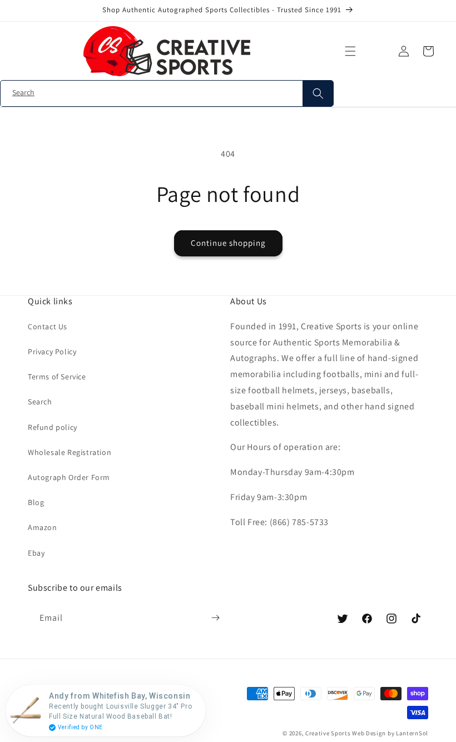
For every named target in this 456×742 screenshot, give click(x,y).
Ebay (36, 553)
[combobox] (167, 93)
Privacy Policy (52, 352)
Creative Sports (328, 733)
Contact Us (47, 326)
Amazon (42, 527)
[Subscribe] (215, 618)
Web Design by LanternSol (390, 733)
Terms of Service (57, 377)
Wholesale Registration (69, 452)
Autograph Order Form (69, 477)
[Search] (318, 93)
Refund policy (52, 427)
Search (40, 402)
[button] (350, 51)
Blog (36, 502)
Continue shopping (228, 243)
